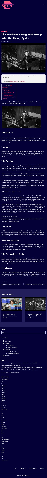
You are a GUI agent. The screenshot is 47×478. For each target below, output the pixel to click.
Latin (2, 433)
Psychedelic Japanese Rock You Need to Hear (35, 283)
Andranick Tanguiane (13, 81)
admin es (3, 385)
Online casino (4, 441)
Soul (2, 456)
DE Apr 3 (3, 402)
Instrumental (4, 428)
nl (1, 435)
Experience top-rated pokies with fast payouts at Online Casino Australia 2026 (19, 363)
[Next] (44, 309)
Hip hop (3, 422)
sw (2, 458)
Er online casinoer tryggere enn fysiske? (10, 372)
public (2, 448)
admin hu (3, 390)
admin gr (3, 389)
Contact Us (23, 468)
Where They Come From (9, 92)
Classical (3, 398)
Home (15, 468)
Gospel (3, 417)
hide (11, 85)
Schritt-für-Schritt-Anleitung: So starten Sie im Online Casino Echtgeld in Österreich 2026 (21, 367)
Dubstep (3, 404)
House (2, 424)
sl (1, 454)
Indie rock (3, 426)
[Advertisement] (23, 18)
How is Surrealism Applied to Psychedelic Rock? (10, 284)
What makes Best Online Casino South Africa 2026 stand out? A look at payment (19, 369)
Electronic (4, 31)
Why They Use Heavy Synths (10, 97)
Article (3, 392)
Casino (3, 396)
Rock (2, 452)
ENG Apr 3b (4, 409)
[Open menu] (44, 4)
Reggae (3, 450)
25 (2, 381)
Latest (2, 432)
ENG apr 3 (3, 407)
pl (1, 445)
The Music (4, 93)
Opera (2, 443)
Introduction (4, 87)
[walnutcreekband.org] (7, 4)
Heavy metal (4, 420)
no (2, 437)
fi (1, 411)
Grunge (3, 419)
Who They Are (7, 90)
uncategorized (4, 460)
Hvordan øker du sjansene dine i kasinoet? (11, 365)
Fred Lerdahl (22, 81)
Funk (2, 415)
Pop (2, 447)
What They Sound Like (8, 95)
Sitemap (42, 468)
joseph (4, 41)
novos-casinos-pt (5, 439)
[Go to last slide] (3, 309)
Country (3, 400)
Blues (2, 394)
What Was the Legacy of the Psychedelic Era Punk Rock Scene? (34, 316)
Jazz (2, 430)
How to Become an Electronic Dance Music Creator (10, 316)
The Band (4, 89)
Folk (2, 413)
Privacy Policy (33, 468)
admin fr (3, 387)
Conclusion (4, 98)
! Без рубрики (4, 379)
